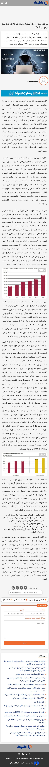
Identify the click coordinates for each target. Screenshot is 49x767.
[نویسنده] (43, 81)
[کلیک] (41, 3)
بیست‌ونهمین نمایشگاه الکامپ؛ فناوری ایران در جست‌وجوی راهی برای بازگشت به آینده (27, 734)
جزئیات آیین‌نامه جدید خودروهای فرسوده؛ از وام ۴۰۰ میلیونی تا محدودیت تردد (25, 727)
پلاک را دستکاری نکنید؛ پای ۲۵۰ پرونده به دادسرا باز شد (23, 694)
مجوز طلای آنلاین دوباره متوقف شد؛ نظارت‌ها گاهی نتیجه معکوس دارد (26, 689)
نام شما (42, 610)
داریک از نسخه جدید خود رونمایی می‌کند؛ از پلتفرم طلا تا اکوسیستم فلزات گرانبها (24, 662)
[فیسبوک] (17, 588)
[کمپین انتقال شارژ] (24, 93)
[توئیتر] (21, 588)
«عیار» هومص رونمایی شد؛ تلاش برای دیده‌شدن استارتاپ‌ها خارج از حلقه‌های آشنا (27, 669)
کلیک (12, 758)
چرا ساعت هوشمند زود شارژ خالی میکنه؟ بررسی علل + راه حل (24, 707)
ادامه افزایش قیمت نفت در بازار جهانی (30, 674)
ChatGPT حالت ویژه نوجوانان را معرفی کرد (28, 698)
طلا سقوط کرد (39, 702)
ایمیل (22, 610)
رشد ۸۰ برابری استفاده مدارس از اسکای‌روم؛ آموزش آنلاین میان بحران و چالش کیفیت (26, 679)
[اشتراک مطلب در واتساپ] (13, 588)
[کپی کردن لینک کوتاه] (24, 592)
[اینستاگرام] (19, 754)
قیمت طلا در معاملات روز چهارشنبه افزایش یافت (26, 684)
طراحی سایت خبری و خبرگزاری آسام (21, 763)
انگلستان (6, 599)
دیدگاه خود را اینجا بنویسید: (35, 618)
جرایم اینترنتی (20, 599)
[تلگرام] (25, 588)
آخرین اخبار (42, 656)
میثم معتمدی (32, 81)
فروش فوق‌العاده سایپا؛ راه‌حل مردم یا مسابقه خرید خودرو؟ (25, 721)
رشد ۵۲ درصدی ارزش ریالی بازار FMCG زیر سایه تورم (24, 712)
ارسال (24, 643)
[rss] (30, 754)
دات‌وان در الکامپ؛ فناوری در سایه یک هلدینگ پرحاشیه (24, 716)
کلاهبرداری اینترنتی (36, 599)
